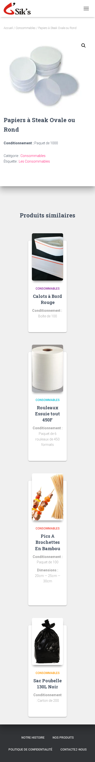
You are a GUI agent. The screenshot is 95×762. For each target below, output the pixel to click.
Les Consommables (34, 161)
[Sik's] (19, 8)
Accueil (8, 28)
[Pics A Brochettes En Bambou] (47, 497)
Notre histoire (33, 737)
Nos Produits (63, 737)
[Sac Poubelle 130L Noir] (47, 641)
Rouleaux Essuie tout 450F (47, 414)
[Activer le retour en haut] (85, 752)
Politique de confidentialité (30, 749)
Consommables (26, 28)
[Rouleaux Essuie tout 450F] (47, 368)
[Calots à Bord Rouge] (47, 257)
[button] (83, 45)
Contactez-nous (73, 749)
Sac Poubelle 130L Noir (47, 684)
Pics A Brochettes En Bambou (47, 542)
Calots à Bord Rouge (47, 299)
